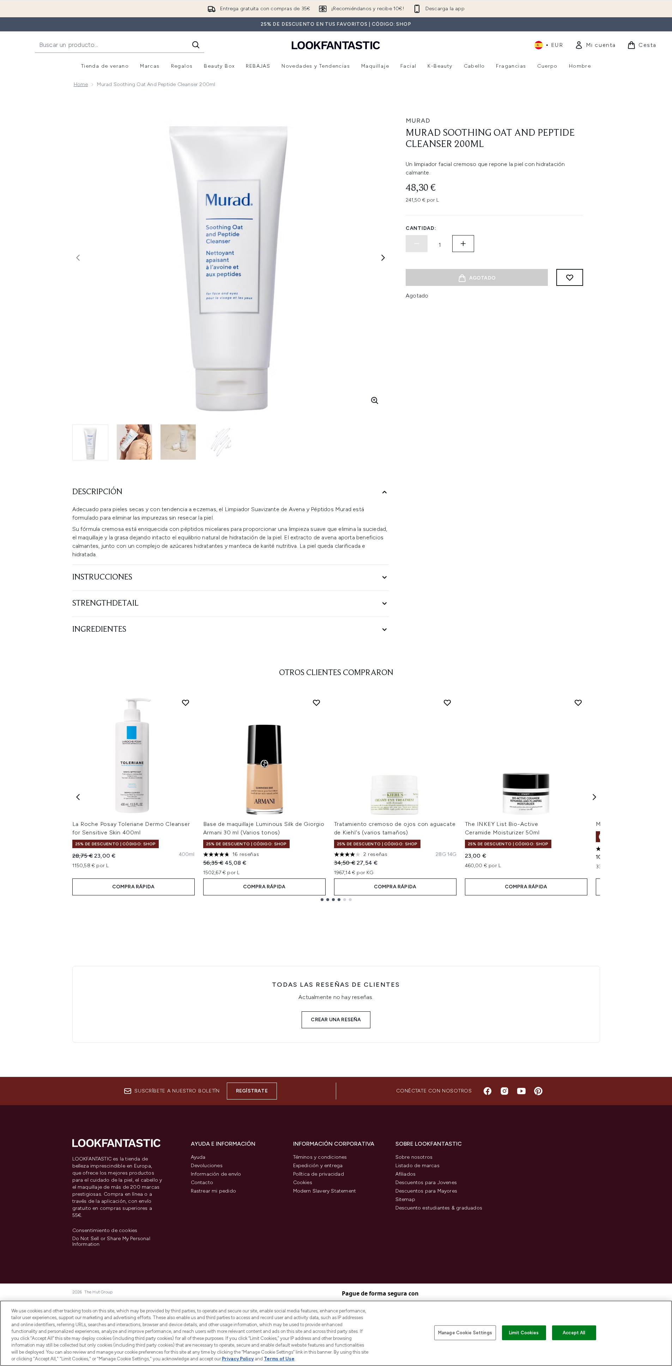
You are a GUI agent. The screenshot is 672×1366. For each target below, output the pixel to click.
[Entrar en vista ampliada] (374, 400)
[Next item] (594, 797)
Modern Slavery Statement (324, 1191)
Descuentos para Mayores (426, 1191)
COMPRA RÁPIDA (133, 887)
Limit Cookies (524, 1332)
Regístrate (252, 1091)
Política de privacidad (318, 1174)
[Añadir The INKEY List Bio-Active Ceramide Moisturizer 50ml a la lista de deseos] (578, 702)
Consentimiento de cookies (105, 1230)
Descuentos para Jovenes (426, 1183)
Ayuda (198, 1157)
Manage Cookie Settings (465, 1332)
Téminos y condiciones (320, 1157)
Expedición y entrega (318, 1166)
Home (81, 84)
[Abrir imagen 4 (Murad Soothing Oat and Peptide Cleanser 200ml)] (222, 442)
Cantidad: (421, 228)
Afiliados (405, 1174)
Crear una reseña (336, 1020)
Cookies (302, 1183)
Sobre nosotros (414, 1157)
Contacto (202, 1183)
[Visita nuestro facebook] (487, 1091)
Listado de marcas (417, 1166)
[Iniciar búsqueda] (196, 45)
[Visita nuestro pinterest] (538, 1091)
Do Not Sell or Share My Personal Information (111, 1241)
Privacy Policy (238, 1358)
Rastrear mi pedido (213, 1191)
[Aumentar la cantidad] (463, 243)
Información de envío (216, 1174)
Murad (418, 120)
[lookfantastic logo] (336, 45)
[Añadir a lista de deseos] (569, 277)
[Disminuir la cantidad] (417, 243)
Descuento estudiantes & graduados (439, 1208)
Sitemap (405, 1199)
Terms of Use (279, 1358)
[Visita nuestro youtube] (521, 1091)
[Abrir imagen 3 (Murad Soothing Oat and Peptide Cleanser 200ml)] (178, 442)
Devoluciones (207, 1166)
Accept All (574, 1332)
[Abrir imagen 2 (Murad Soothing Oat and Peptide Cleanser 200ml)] (134, 442)
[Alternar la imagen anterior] (78, 257)
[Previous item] (78, 797)
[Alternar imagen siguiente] (383, 257)
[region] (336, 1333)
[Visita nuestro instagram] (504, 1091)
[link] (595, 45)
